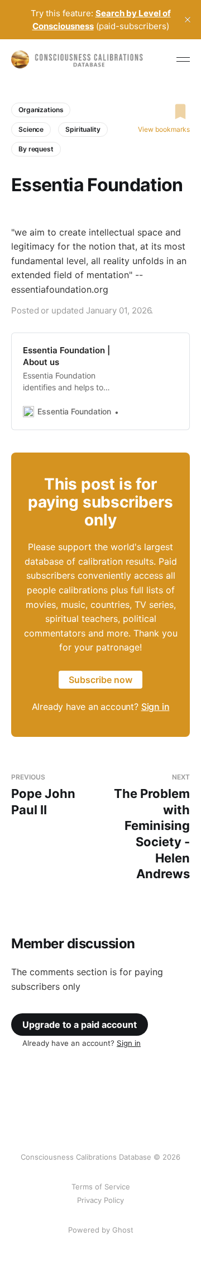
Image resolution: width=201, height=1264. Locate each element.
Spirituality (82, 129)
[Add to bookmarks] (164, 111)
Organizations (40, 109)
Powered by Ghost (100, 1229)
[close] (188, 20)
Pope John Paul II (43, 795)
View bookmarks (164, 129)
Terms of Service (100, 1186)
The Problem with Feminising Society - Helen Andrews (152, 827)
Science (31, 129)
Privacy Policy (100, 1200)
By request (36, 149)
